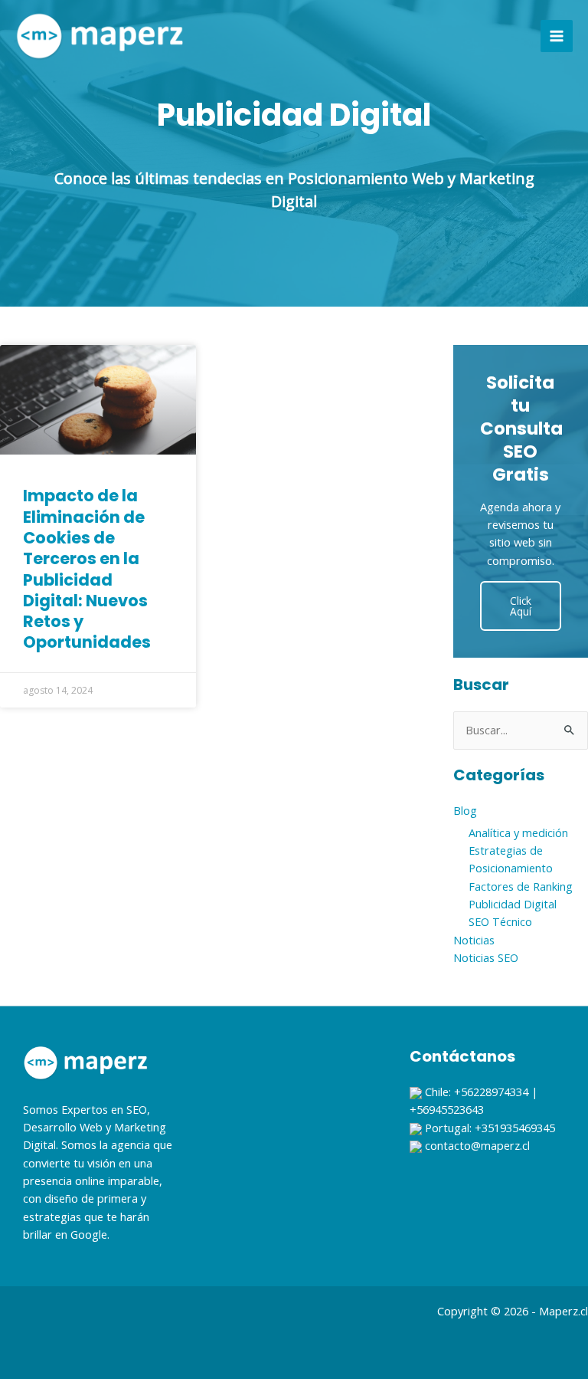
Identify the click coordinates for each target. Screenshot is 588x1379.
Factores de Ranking (521, 886)
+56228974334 (491, 1091)
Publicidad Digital (513, 903)
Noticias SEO (485, 957)
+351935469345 (515, 1127)
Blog (465, 810)
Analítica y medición (518, 832)
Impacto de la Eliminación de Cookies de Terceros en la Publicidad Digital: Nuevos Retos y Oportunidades (87, 568)
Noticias (474, 939)
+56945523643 (447, 1109)
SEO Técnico (500, 921)
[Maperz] (99, 36)
